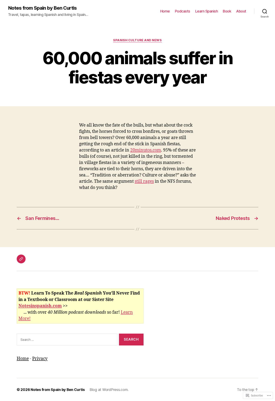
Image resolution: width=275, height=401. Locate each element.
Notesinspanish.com (40, 306)
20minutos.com (145, 150)
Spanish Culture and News (137, 40)
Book (227, 11)
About (241, 11)
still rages (144, 181)
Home (165, 11)
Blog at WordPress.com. (109, 390)
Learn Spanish (206, 11)
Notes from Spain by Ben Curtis (42, 8)
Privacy (40, 358)
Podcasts (182, 11)
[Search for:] (66, 340)
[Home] (21, 259)
